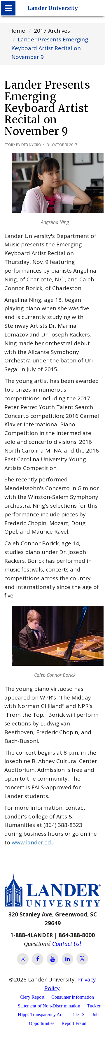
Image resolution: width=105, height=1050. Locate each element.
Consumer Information (72, 997)
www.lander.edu (33, 842)
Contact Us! (66, 943)
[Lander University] (8, 8)
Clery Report (32, 997)
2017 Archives (52, 30)
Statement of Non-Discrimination (49, 1005)
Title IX (78, 1014)
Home (17, 30)
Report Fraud (74, 1023)
